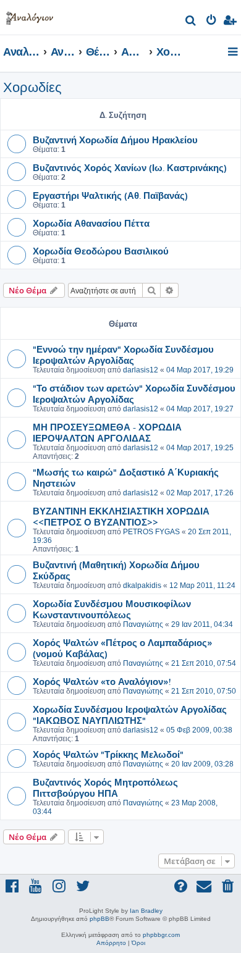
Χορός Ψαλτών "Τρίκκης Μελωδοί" (108, 754)
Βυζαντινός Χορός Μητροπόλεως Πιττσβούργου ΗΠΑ (105, 787)
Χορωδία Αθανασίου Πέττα (91, 223)
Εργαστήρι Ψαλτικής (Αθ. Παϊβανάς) (110, 195)
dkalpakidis (142, 585)
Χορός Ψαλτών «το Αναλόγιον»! (102, 681)
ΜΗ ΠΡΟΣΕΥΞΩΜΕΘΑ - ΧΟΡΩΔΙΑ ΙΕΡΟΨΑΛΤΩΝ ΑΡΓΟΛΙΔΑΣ (107, 432)
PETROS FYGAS (151, 531)
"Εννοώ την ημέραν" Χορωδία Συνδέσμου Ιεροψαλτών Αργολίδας (123, 354)
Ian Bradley (146, 910)
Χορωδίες (32, 87)
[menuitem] (191, 22)
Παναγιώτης (143, 624)
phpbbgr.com (161, 934)
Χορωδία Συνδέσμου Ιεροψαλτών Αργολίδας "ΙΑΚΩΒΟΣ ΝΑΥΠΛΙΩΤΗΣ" (130, 714)
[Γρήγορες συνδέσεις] (234, 52)
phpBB (99, 918)
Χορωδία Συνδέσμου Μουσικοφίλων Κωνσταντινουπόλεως (112, 609)
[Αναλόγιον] (29, 15)
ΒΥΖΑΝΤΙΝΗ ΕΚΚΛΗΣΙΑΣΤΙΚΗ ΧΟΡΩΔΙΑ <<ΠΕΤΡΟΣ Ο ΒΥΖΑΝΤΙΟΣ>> (121, 516)
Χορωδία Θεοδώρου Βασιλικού (101, 250)
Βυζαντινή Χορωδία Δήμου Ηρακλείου (115, 139)
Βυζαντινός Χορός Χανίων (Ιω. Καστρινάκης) (130, 167)
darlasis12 (140, 370)
